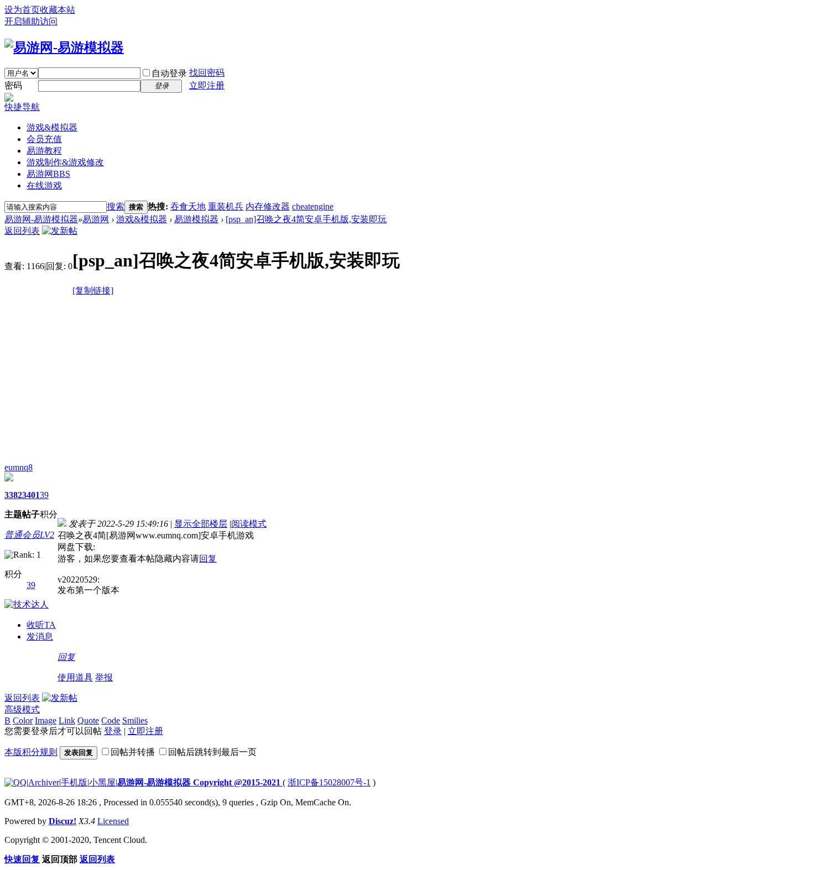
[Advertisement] (406, 379)
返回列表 (22, 230)
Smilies (135, 720)
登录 (113, 731)
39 (44, 495)
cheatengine (312, 206)
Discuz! (62, 821)
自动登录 (169, 73)
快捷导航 (22, 107)
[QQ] (15, 782)
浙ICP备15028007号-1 (329, 782)
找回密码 (207, 72)
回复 (208, 558)
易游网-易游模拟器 (41, 219)
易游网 (48, 174)
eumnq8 (18, 467)
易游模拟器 (196, 219)
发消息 (40, 636)
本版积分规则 (31, 752)
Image (45, 720)
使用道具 (75, 677)
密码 (13, 85)
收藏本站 (57, 9)
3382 (13, 495)
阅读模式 (249, 523)
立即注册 (207, 85)
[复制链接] (92, 290)
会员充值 (44, 139)
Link (67, 720)
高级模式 (22, 709)
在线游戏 (44, 185)
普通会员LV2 (29, 534)
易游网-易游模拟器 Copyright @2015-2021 (200, 782)
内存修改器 (268, 206)
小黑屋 (102, 782)
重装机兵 (225, 206)
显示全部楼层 (200, 523)
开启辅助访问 (31, 21)
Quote (88, 720)
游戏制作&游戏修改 (65, 162)
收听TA (41, 625)
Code (110, 720)
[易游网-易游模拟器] (64, 47)
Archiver (43, 782)
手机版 (74, 782)
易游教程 (44, 150)
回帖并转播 (133, 752)
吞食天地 (188, 206)
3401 (31, 495)
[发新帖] (59, 230)
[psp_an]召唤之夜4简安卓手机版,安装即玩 (306, 219)
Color (23, 720)
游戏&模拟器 (52, 127)
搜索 (115, 206)
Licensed (113, 821)
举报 (104, 677)
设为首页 (22, 9)
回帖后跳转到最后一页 (212, 752)
